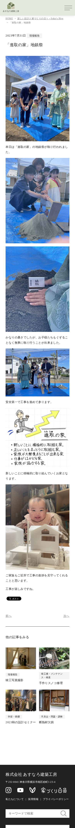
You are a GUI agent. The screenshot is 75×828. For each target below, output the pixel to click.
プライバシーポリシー (56, 799)
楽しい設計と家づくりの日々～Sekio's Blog (40, 18)
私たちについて (15, 799)
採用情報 (33, 799)
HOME (9, 18)
